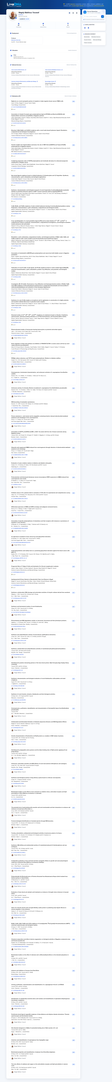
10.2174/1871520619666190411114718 (21, 542)
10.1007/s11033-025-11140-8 (19, 123)
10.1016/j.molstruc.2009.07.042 (20, 930)
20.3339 (27, 19)
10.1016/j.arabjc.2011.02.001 (19, 741)
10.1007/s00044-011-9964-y (19, 852)
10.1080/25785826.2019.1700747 (20, 498)
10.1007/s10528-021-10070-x (19, 439)
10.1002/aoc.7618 (17, 245)
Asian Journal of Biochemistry (18, 69)
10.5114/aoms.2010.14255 (19, 915)
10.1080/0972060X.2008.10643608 (20, 946)
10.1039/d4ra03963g (17, 199)
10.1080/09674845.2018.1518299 (20, 528)
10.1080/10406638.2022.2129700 (20, 335)
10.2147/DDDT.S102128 (18, 654)
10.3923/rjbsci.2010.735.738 (19, 883)
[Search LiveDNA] (102, 16)
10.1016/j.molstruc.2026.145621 (20, 182)
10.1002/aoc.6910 (17, 276)
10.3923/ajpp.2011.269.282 (19, 868)
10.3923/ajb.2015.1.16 (18, 670)
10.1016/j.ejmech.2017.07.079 (19, 598)
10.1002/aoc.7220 (17, 322)
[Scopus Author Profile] (76, 12)
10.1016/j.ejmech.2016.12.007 (19, 640)
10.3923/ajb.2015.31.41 (18, 727)
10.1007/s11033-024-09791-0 (19, 260)
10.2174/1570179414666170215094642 (22, 612)
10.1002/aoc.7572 (17, 229)
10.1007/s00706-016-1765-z (19, 626)
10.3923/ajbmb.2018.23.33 (19, 572)
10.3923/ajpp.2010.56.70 (18, 899)
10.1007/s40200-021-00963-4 (19, 364)
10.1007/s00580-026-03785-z (19, 168)
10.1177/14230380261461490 (19, 107)
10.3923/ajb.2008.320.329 (18, 1006)
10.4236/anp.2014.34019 (18, 783)
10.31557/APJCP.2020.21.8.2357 (20, 512)
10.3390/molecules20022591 (19, 700)
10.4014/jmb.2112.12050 (18, 393)
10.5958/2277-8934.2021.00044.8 (20, 407)
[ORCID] (73, 12)
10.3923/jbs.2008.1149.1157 (19, 962)
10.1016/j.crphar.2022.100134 (19, 351)
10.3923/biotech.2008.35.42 (19, 976)
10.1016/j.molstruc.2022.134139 (20, 293)
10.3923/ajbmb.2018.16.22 (19, 585)
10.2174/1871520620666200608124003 (22, 423)
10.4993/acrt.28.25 (17, 484)
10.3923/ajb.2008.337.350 (18, 990)
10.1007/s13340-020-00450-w (19, 468)
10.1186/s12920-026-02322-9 (19, 153)
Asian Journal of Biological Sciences (53, 69)
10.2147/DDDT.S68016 (18, 769)
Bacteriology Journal (49, 81)
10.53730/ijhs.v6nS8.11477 (19, 379)
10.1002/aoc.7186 (17, 307)
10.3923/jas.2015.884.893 (18, 685)
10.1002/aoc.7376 (17, 213)
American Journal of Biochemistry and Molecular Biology (23, 81)
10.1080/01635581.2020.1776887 (20, 454)
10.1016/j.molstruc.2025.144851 (20, 137)
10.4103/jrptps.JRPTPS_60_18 (20, 558)
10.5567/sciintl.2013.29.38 (19, 799)
